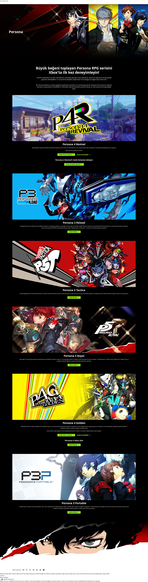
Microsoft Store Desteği (92, 573)
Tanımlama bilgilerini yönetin (48, 581)
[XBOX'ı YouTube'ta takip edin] (43, 570)
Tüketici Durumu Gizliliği (6, 581)
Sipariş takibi (106, 573)
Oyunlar (2, 575)
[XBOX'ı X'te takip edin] (30, 570)
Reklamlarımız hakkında (93, 581)
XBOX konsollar (4, 573)
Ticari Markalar (70, 581)
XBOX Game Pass (21, 573)
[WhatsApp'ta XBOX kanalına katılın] (37, 570)
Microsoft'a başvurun (19, 581)
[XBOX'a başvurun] (23, 570)
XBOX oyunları (12, 573)
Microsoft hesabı (81, 573)
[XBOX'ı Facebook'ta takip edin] (27, 570)
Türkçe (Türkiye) (4, 577)
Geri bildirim (47, 573)
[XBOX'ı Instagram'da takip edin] (33, 570)
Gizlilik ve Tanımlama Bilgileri (32, 581)
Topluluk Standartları (56, 573)
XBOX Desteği (39, 573)
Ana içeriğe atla (4, 1)
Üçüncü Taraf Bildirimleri (80, 581)
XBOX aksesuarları (31, 573)
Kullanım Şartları (61, 581)
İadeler (100, 573)
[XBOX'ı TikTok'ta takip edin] (40, 570)
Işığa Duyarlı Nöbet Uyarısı (69, 573)
